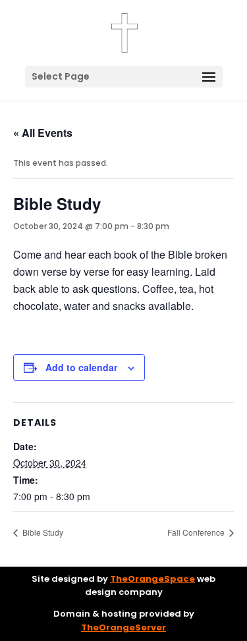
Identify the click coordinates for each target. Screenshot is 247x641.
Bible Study (41, 532)
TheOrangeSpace (152, 579)
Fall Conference (197, 532)
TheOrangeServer (123, 627)
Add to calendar (81, 367)
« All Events (42, 132)
